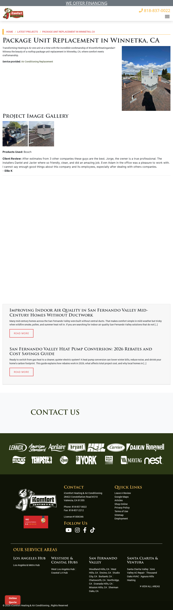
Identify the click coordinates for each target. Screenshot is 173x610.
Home (9, 31)
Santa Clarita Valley (137, 569)
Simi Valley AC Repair (141, 570)
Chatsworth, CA (97, 580)
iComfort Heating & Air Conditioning (30, 605)
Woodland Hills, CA (99, 569)
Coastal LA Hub (59, 572)
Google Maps (122, 496)
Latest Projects (27, 31)
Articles (119, 500)
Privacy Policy (122, 507)
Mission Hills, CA (98, 587)
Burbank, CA (105, 576)
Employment (121, 518)
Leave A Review (123, 493)
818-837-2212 (76, 510)
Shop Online (121, 504)
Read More (21, 333)
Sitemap (119, 515)
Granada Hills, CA (103, 583)
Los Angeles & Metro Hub (26, 565)
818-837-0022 (79, 506)
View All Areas (150, 586)
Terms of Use (121, 511)
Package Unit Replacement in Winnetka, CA (68, 31)
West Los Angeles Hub (63, 569)
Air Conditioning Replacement (37, 61)
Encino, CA (105, 572)
